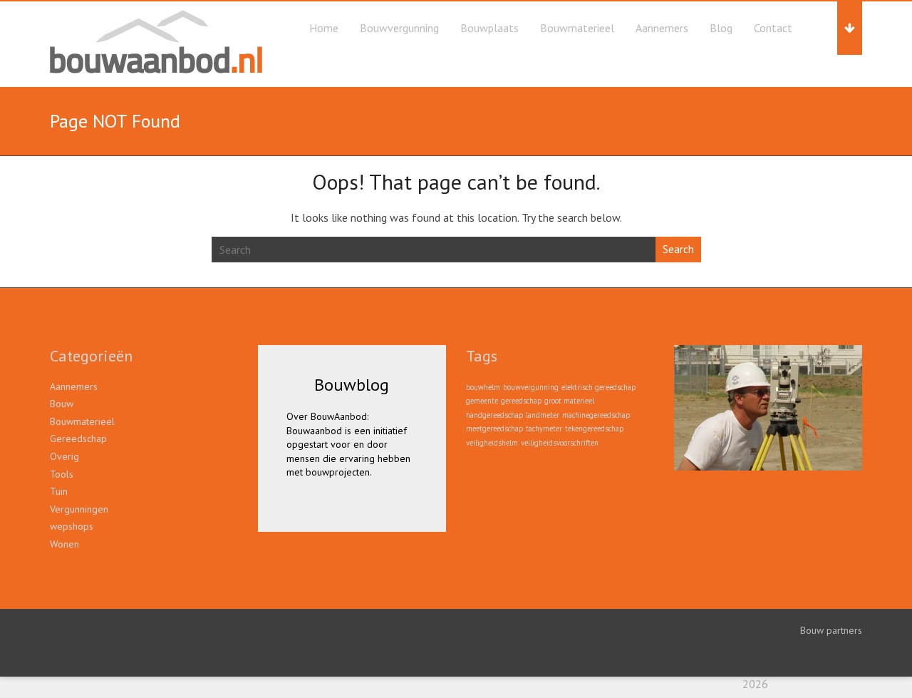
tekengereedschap (594, 428)
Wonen (64, 544)
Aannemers (662, 28)
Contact (773, 28)
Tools (61, 474)
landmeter (542, 415)
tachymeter (544, 428)
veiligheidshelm (492, 443)
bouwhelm (483, 387)
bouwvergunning (531, 387)
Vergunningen (79, 509)
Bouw (61, 403)
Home (323, 28)
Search (678, 249)
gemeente (482, 401)
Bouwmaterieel (577, 28)
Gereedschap (78, 438)
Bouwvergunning (399, 28)
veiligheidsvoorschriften (559, 443)
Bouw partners (831, 630)
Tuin (59, 491)
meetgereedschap (494, 428)
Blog (721, 28)
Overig (64, 456)
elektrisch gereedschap (598, 387)
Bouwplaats (489, 28)
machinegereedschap (596, 415)
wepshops (71, 526)
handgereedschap (494, 415)
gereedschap (521, 401)
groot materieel (569, 401)
